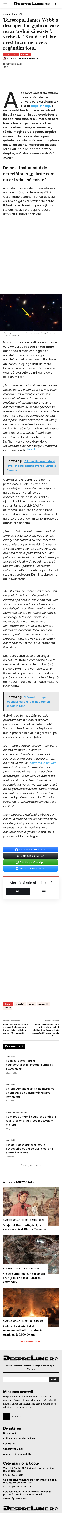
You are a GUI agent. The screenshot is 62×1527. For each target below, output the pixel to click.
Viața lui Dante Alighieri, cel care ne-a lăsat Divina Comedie (24, 1227)
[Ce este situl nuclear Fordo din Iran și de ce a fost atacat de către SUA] (31, 1254)
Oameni (6, 1475)
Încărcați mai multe (29, 1165)
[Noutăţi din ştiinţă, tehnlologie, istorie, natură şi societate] (32, 3)
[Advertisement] (31, 1520)
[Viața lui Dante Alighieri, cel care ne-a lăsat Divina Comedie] (31, 1206)
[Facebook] (8, 73)
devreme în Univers (42, 763)
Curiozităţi (17, 14)
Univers (25, 54)
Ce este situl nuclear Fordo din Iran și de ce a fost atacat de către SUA (24, 1277)
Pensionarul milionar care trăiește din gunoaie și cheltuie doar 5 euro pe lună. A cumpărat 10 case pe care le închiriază (45, 1030)
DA (18, 891)
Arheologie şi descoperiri (16, 1112)
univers (8, 1008)
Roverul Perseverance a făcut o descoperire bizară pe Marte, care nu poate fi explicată (29, 1148)
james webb (43, 1004)
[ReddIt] (39, 73)
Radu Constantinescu (15, 1220)
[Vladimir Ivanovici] (5, 58)
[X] (18, 73)
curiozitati (20, 1004)
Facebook (16, 1416)
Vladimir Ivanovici (27, 59)
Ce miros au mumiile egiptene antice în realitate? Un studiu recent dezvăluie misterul (31, 1120)
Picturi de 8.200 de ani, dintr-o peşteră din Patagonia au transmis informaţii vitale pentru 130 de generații (16, 1028)
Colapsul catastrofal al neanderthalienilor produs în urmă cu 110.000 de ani (29, 1064)
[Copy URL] (50, 73)
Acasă (6, 14)
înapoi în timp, (40, 106)
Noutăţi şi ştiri (11, 1487)
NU (44, 891)
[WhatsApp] (29, 73)
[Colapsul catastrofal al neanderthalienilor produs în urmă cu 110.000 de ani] (31, 1307)
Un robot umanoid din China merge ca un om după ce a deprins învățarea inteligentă (30, 1092)
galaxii (31, 1004)
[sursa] (31, 449)
